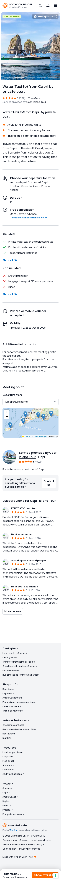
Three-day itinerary (13, 710)
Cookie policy (9, 848)
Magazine (8, 756)
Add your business (12, 773)
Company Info (10, 840)
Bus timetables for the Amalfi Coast (21, 674)
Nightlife (7, 737)
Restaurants (9, 733)
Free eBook (8, 760)
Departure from (12, 395)
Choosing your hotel (13, 724)
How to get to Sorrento (15, 653)
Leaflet (27, 436)
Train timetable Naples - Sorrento (20, 666)
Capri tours (8, 693)
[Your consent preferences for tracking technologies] (55, 876)
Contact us (8, 769)
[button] (10, 425)
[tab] (8, 77)
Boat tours (8, 689)
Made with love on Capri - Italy (18, 856)
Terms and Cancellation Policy (27, 217)
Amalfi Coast (9, 796)
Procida (6, 809)
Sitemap (24, 840)
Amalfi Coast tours (12, 697)
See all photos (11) (47, 16)
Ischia (5, 805)
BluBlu (13, 830)
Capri (5, 792)
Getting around (10, 657)
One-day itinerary (12, 706)
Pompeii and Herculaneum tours (19, 702)
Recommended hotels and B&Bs (19, 729)
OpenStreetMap (40, 436)
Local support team (13, 752)
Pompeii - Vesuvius (12, 814)
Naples (6, 801)
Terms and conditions (14, 844)
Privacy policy (35, 844)
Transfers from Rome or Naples (19, 661)
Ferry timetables (11, 670)
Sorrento (7, 788)
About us (7, 765)
